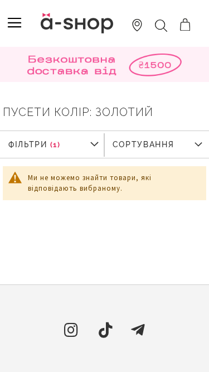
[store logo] (77, 23)
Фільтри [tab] (27, 144)
